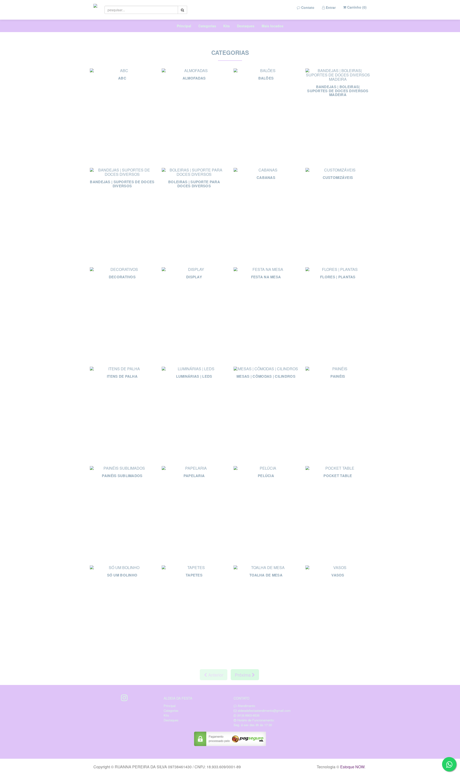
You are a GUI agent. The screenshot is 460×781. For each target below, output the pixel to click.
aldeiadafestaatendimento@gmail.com (264, 710)
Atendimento (246, 705)
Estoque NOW (352, 767)
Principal (184, 25)
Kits (226, 25)
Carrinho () (356, 7)
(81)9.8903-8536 (248, 715)
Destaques (245, 25)
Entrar (330, 7)
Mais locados (272, 25)
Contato (307, 7)
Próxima (243, 675)
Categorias (207, 25)
